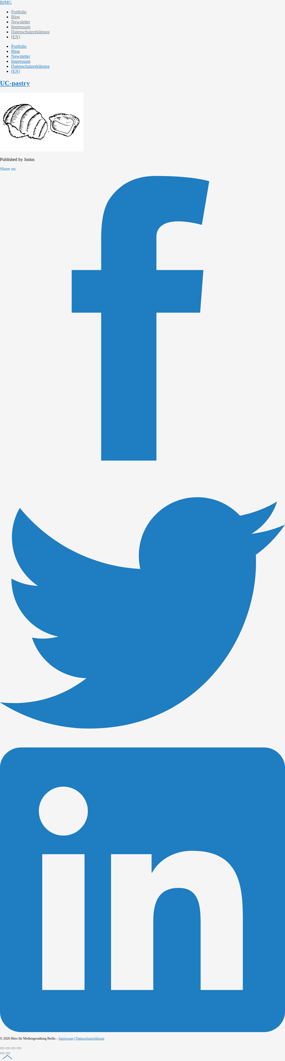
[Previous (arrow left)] (2, 1053)
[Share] (8, 1048)
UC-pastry (15, 83)
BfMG (6, 2)
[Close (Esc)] (2, 1048)
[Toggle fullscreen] (13, 1048)
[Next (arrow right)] (8, 1053)
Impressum (66, 1038)
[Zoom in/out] (19, 1048)
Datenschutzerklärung (90, 1038)
